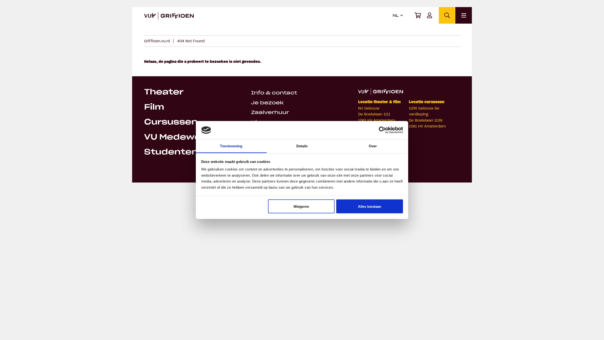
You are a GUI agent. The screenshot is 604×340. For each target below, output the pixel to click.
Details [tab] (302, 146)
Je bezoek (267, 103)
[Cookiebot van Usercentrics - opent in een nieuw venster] (382, 130)
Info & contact (274, 93)
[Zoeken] (447, 15)
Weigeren (301, 206)
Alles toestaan (369, 206)
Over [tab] (373, 146)
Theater (164, 92)
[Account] (429, 15)
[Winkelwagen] (418, 15)
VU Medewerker (182, 137)
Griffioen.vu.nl (157, 41)
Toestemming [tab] (231, 146)
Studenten (171, 152)
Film (154, 107)
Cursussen (171, 122)
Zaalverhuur (270, 112)
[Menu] (463, 15)
